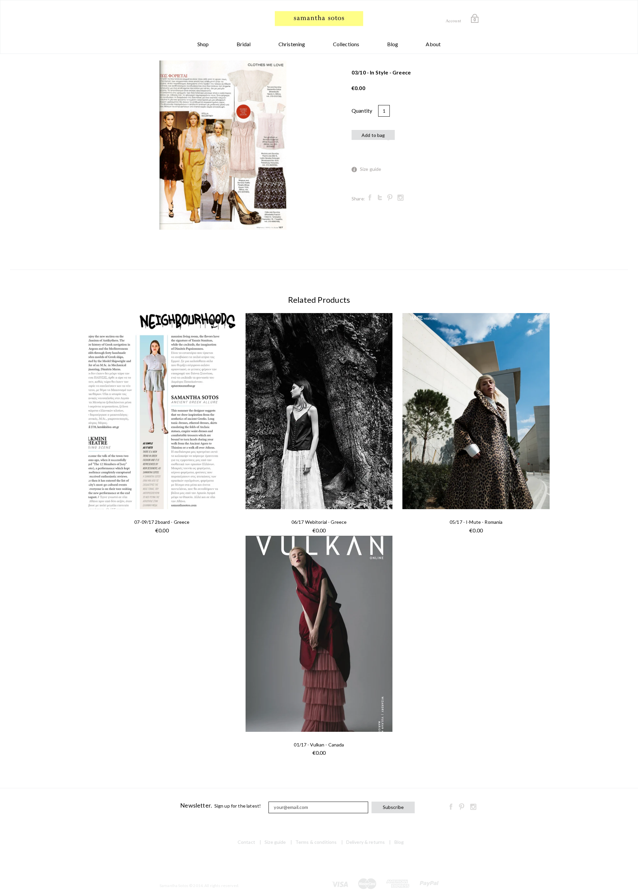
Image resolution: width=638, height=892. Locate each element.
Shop (203, 44)
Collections (346, 44)
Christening (291, 44)
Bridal (244, 44)
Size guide (370, 169)
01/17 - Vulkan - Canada (319, 744)
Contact (246, 842)
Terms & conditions (316, 842)
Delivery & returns (365, 842)
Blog (392, 44)
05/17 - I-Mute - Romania (476, 522)
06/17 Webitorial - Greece (319, 522)
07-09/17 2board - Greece (161, 522)
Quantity (362, 110)
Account (453, 21)
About (433, 44)
